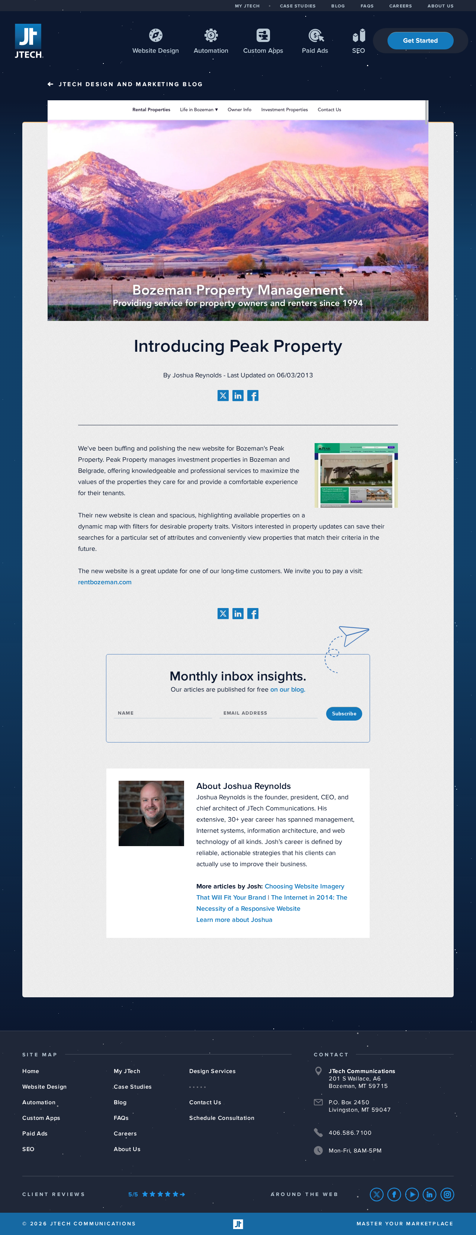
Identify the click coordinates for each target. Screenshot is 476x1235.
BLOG (338, 6)
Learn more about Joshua (234, 920)
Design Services (212, 1071)
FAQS (367, 6)
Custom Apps (41, 1118)
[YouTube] (412, 1194)
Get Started (420, 41)
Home (30, 1071)
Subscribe (344, 713)
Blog (120, 1102)
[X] (377, 1194)
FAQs (121, 1118)
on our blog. (287, 689)
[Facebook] (394, 1194)
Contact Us (205, 1102)
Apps (263, 51)
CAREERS (400, 6)
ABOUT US (441, 6)
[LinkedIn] (430, 1194)
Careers (125, 1134)
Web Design (155, 51)
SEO (358, 51)
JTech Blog (131, 84)
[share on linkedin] (238, 395)
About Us (127, 1149)
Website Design (44, 1087)
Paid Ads (315, 51)
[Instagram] (447, 1194)
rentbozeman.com (105, 582)
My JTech (127, 1071)
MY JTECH (247, 6)
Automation (211, 51)
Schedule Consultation (221, 1118)
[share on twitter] (223, 395)
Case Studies (133, 1087)
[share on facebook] (252, 395)
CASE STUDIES (298, 6)
